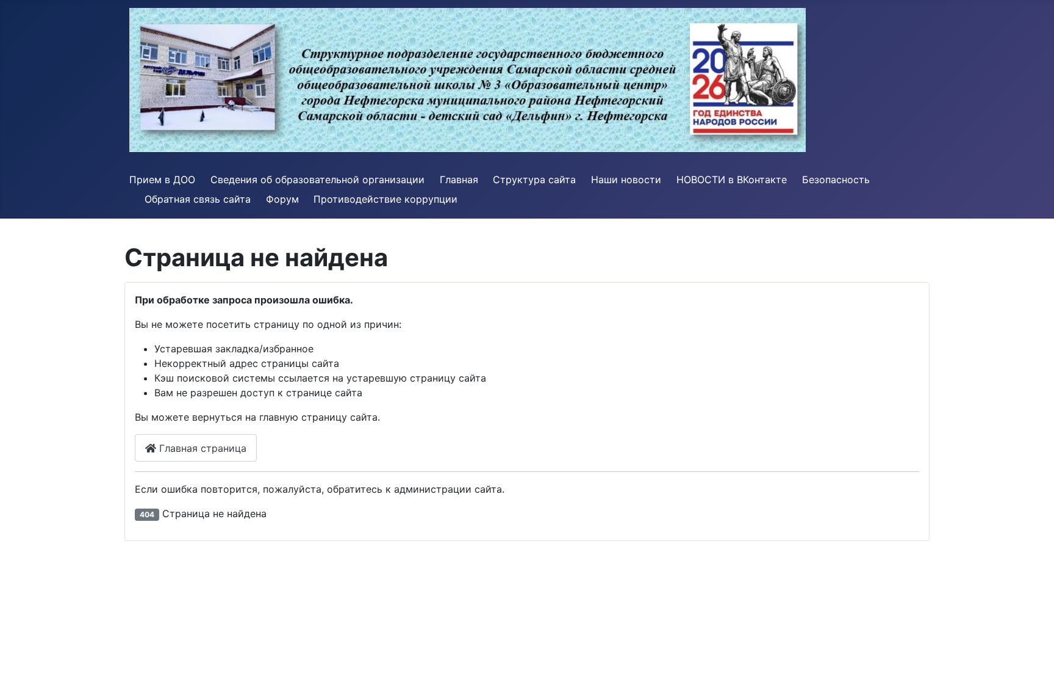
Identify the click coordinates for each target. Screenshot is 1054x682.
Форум (282, 199)
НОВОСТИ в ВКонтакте (731, 179)
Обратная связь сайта (198, 199)
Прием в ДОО (162, 179)
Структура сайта (534, 179)
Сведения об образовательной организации (317, 179)
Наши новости (626, 179)
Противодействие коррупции (385, 199)
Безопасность (836, 179)
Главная (459, 179)
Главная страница (201, 448)
